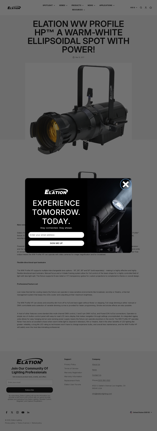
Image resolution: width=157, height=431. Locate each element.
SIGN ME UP (56, 243)
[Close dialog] (125, 184)
